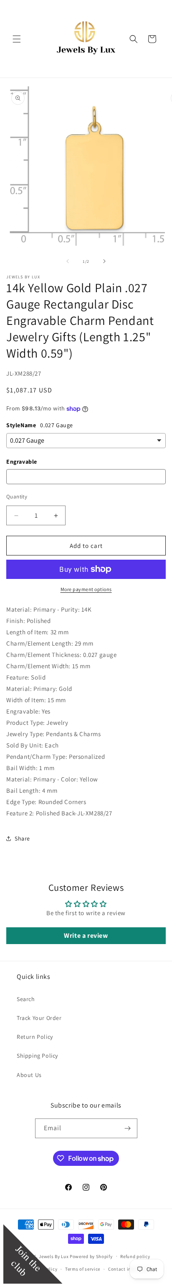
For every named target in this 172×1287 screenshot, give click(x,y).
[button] (17, 39)
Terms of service (82, 1269)
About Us (29, 1075)
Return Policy (35, 1036)
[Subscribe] (128, 1128)
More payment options (86, 589)
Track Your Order (39, 1018)
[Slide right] (104, 261)
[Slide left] (67, 261)
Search (26, 999)
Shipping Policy (37, 1055)
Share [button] (22, 838)
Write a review (86, 935)
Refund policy (135, 1256)
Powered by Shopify (91, 1256)
